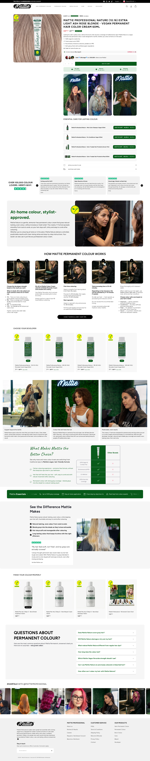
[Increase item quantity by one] (72, 64)
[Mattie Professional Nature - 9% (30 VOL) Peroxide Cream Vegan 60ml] (90, 352)
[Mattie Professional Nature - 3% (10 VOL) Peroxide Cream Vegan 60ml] (28, 352)
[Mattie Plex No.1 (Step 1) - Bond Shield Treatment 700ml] (28, 599)
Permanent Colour (120, 729)
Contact (93, 742)
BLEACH (90, 6)
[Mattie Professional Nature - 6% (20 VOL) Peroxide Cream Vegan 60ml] (59, 352)
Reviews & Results (72, 729)
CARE (82, 6)
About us (69, 726)
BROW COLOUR (74, 6)
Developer (118, 742)
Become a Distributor (73, 739)
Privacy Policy (95, 739)
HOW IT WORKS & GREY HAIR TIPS (75, 317)
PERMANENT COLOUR (60, 6)
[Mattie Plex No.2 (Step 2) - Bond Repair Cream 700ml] (59, 599)
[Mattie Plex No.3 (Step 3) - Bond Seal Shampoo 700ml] (90, 599)
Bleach (116, 739)
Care (116, 736)
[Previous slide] (37, 185)
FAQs (92, 726)
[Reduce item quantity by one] (65, 64)
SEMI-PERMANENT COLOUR (43, 6)
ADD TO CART (124, 127)
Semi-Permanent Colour (122, 726)
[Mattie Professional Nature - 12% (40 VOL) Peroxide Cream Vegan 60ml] (122, 352)
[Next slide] (142, 185)
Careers (69, 732)
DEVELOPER (99, 6)
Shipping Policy (95, 732)
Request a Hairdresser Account (76, 736)
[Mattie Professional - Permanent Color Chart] (122, 598)
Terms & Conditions (97, 729)
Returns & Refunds (96, 736)
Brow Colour (118, 732)
